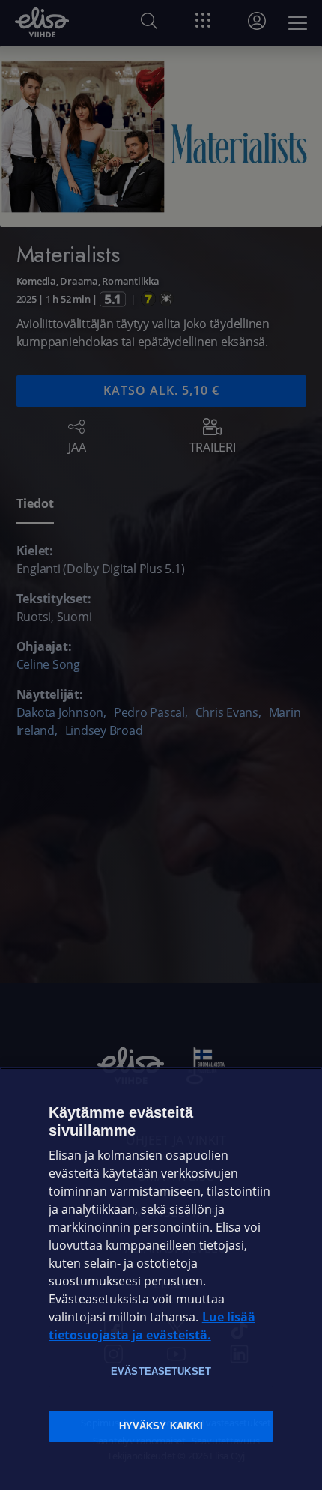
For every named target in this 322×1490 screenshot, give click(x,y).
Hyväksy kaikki (161, 1426)
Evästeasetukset (161, 1371)
